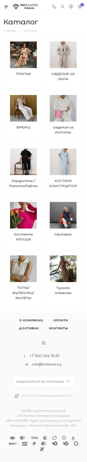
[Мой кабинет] (71, 7)
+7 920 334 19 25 (44, 356)
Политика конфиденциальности (47, 395)
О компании (31, 320)
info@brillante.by (47, 364)
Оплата (60, 320)
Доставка (29, 328)
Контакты (58, 328)
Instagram (43, 343)
